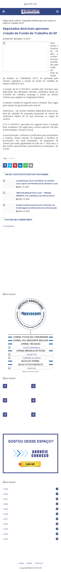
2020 (31, 504)
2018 (31, 514)
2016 (31, 524)
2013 (31, 539)
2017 (31, 519)
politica (18, 20)
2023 (30, 489)
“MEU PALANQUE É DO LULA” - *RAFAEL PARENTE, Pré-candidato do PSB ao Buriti (35, 194)
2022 (30, 494)
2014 (31, 534)
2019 (31, 509)
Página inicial (8, 20)
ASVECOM (9, 39)
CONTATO (39, 563)
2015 (31, 529)
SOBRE (29, 563)
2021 (31, 499)
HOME (21, 563)
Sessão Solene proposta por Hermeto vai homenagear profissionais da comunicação (36, 206)
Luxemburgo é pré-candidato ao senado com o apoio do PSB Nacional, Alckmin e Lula (37, 182)
